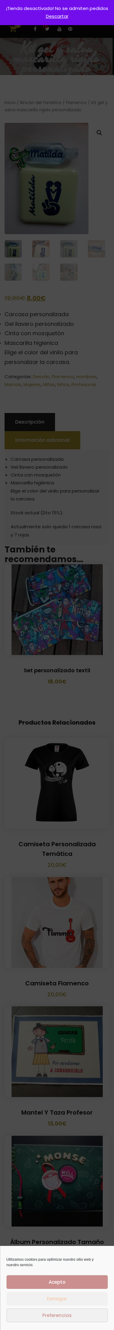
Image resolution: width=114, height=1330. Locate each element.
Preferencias (57, 1315)
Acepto (57, 1282)
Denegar (57, 1299)
